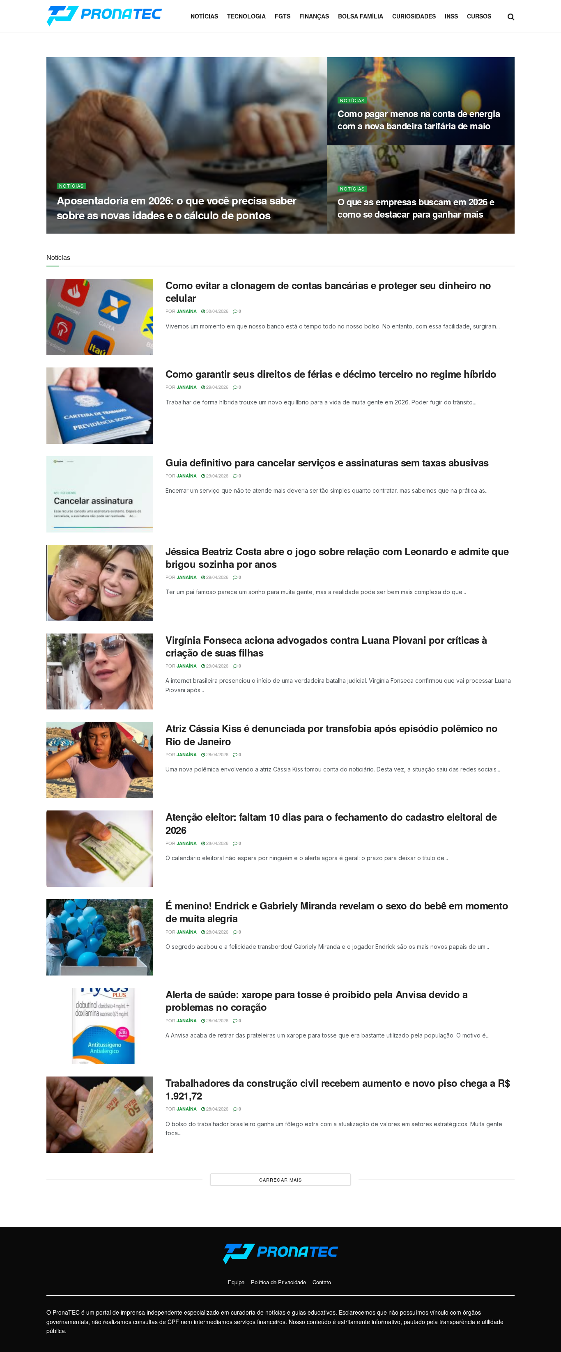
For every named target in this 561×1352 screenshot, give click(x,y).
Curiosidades (414, 16)
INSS (451, 16)
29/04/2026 (216, 386)
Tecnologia (246, 16)
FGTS (282, 16)
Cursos (479, 16)
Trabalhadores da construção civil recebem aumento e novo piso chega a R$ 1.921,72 (338, 1089)
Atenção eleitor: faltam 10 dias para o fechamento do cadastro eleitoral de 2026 (331, 823)
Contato (322, 1282)
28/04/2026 (216, 754)
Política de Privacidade (278, 1282)
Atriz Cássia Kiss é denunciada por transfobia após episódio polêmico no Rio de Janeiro (332, 734)
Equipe (236, 1282)
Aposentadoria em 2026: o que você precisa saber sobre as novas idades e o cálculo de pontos (177, 207)
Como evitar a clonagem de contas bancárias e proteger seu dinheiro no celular (328, 291)
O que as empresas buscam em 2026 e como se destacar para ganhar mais (416, 207)
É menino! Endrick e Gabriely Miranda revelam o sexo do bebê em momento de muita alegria (337, 911)
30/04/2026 (108, 230)
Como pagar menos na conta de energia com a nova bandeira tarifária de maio (419, 119)
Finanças (314, 16)
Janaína (78, 231)
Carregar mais (280, 1179)
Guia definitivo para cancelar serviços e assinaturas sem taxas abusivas (327, 462)
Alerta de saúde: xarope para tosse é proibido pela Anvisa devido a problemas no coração (316, 1000)
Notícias (204, 16)
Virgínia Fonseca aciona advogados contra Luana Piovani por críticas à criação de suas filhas (326, 646)
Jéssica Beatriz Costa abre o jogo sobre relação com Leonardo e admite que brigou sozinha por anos (337, 557)
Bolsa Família (360, 16)
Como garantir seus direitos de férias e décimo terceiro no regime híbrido (331, 374)
